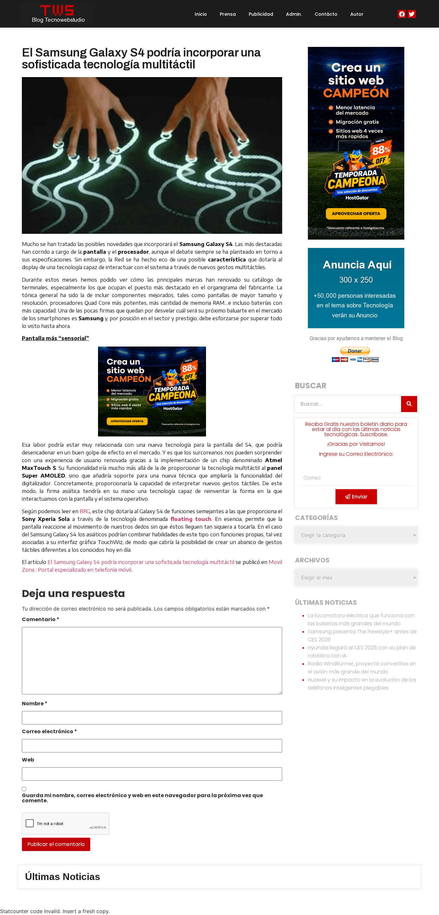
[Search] (409, 404)
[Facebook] (402, 14)
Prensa (228, 14)
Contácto (326, 14)
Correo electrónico (49, 732)
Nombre (35, 704)
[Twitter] (412, 14)
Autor (356, 14)
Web (28, 760)
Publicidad (261, 14)
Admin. (294, 14)
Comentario (40, 620)
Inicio (201, 14)
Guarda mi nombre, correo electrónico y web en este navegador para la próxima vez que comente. (142, 798)
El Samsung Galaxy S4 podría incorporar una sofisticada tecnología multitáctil (141, 562)
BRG (85, 511)
